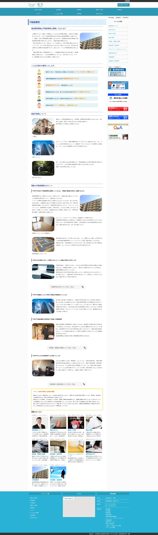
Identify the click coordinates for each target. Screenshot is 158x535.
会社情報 (79, 13)
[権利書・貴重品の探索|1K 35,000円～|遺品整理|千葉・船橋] (40, 447)
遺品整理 (58, 9)
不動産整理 (35, 480)
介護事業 (79, 9)
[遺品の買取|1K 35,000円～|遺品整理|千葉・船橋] (94, 423)
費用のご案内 (99, 9)
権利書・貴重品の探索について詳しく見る (62, 348)
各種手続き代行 (90, 454)
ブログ (38, 13)
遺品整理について (37, 430)
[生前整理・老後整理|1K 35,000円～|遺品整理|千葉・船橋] (58, 472)
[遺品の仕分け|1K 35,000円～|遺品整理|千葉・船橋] (58, 423)
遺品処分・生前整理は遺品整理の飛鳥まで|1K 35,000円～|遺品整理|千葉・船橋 (109, 534)
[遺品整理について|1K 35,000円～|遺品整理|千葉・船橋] (40, 423)
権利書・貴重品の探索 (38, 454)
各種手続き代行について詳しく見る (62, 287)
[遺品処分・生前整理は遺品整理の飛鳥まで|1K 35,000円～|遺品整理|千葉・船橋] (35, 5)
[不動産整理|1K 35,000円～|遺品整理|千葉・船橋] (40, 472)
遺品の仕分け (54, 430)
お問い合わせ (124, 5)
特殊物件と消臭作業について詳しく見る (62, 384)
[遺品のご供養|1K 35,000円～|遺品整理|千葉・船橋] (76, 423)
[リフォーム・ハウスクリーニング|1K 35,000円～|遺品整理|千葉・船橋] (76, 447)
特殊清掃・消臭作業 (56, 454)
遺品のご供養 (72, 430)
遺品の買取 (89, 430)
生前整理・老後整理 (56, 480)
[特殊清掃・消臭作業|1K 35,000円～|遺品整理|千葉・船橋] (58, 447)
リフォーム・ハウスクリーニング (117, 49)
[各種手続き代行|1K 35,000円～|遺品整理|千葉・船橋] (94, 447)
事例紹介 (120, 9)
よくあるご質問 (59, 13)
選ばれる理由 (38, 9)
